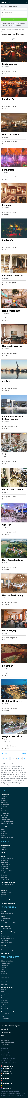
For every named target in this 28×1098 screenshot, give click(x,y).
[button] (14, 9)
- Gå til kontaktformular (8, 1058)
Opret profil (5, 1029)
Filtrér (15, 39)
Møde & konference (7, 827)
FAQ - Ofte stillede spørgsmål (10, 1026)
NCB (23, 1095)
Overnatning (18, 25)
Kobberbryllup (5, 813)
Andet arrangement (7, 823)
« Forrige (4, 753)
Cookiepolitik (5, 1040)
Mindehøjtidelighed (7, 821)
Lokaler (5, 790)
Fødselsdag (4, 800)
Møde (3, 829)
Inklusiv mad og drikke (8, 23)
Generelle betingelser (7, 1042)
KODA (17, 1095)
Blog (2, 1035)
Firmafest (4, 796)
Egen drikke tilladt (7, 25)
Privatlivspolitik (5, 1044)
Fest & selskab (5, 794)
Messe (3, 835)
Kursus (3, 831)
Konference (4, 833)
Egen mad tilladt (21, 23)
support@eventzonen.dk (8, 1062)
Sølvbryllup (4, 815)
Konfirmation (5, 804)
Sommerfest (4, 809)
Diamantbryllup (5, 819)
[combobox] (15, 15)
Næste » (23, 753)
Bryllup (3, 798)
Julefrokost (4, 802)
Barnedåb (4, 807)
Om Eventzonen (6, 1032)
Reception (4, 811)
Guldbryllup (4, 817)
